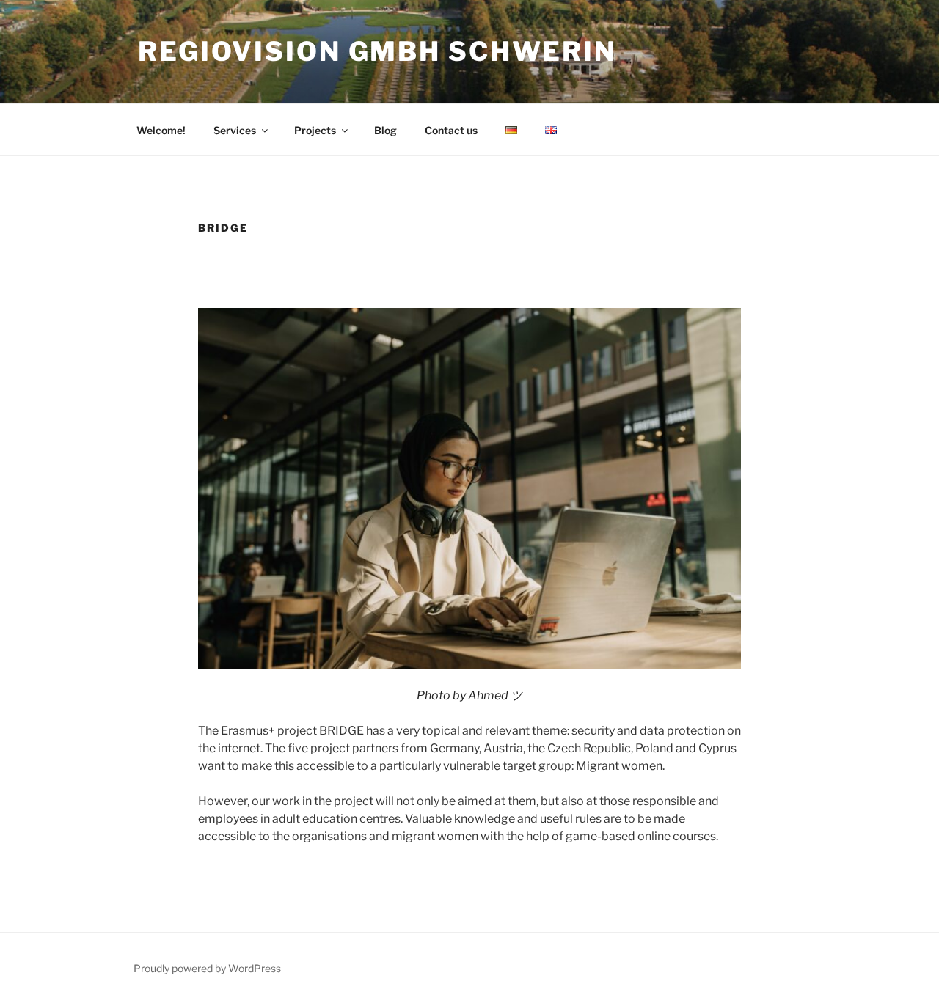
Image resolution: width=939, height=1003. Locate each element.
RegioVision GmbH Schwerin (377, 51)
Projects (315, 130)
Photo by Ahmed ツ (469, 695)
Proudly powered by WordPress (207, 968)
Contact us (451, 130)
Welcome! (161, 130)
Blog (385, 130)
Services (234, 130)
